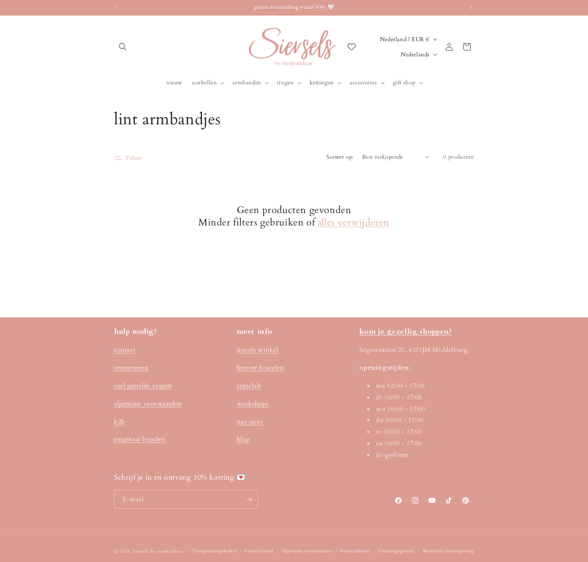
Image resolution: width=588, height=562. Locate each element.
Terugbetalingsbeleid (214, 551)
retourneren (131, 368)
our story (250, 421)
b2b (119, 421)
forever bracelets (260, 368)
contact (124, 350)
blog (243, 439)
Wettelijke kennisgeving (448, 551)
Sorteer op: (340, 157)
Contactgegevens (396, 551)
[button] (123, 47)
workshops (252, 403)
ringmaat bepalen (139, 439)
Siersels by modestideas (158, 551)
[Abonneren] (249, 499)
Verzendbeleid (355, 551)
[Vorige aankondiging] (117, 7)
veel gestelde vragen (143, 385)
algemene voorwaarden (148, 403)
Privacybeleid (259, 551)
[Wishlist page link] (352, 47)
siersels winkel (257, 350)
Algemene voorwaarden (307, 551)
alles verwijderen (354, 222)
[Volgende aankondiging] (471, 7)
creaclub (249, 385)
